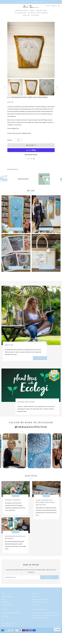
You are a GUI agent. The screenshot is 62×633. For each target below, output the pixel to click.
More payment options (31, 154)
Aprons (32, 10)
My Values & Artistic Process (38, 13)
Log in (48, 5)
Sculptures (35, 15)
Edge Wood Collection (7, 596)
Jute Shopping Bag (20, 13)
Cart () (54, 5)
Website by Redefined (6, 625)
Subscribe (48, 577)
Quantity (9, 140)
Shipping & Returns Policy (39, 602)
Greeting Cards (41, 10)
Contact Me (35, 604)
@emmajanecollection (31, 427)
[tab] (15, 87)
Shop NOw (16, 229)
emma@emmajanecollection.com (10, 613)
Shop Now (46, 229)
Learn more (39, 358)
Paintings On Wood (21, 10)
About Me (26, 15)
